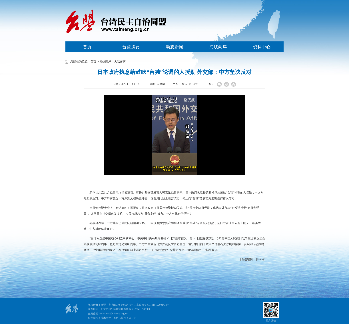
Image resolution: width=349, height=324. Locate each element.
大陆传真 (120, 61)
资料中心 (261, 47)
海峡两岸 (218, 47)
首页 (87, 47)
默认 (184, 84)
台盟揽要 (131, 47)
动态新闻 (174, 47)
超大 (195, 84)
